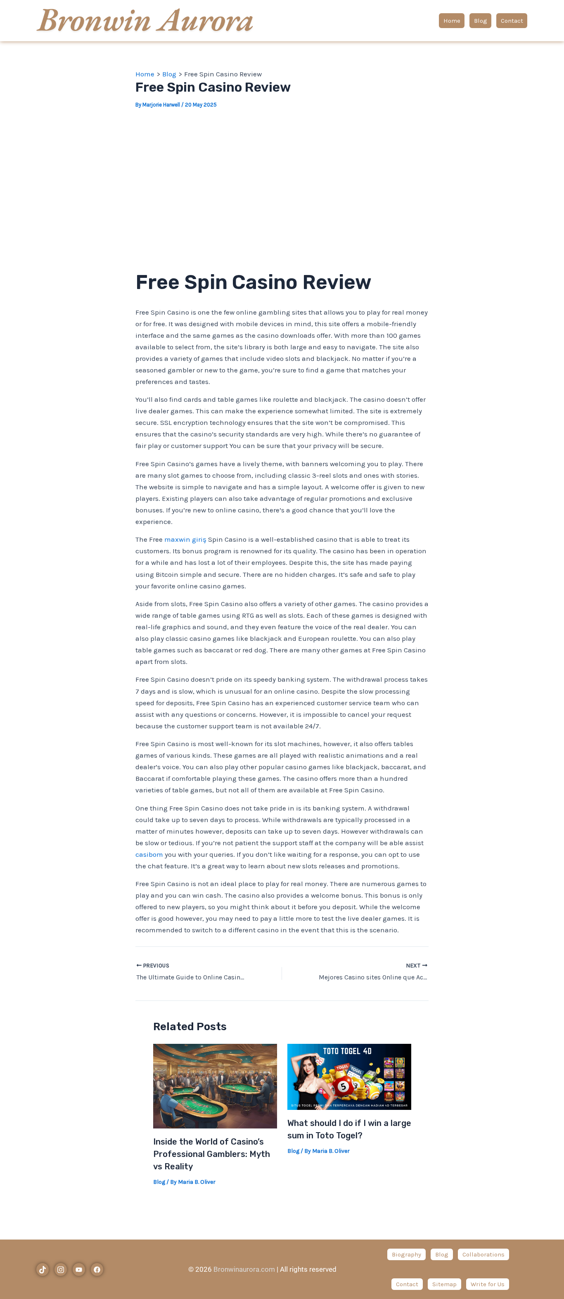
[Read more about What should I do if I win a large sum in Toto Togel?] (349, 1076)
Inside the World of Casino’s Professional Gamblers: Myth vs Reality (211, 1154)
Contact (512, 20)
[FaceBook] (97, 1269)
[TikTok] (42, 1269)
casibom (149, 854)
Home (451, 20)
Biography (406, 1254)
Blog (480, 20)
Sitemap (444, 1284)
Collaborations (483, 1254)
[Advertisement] (282, 181)
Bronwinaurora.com (244, 1269)
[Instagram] (61, 1269)
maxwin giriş (185, 539)
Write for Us (488, 1284)
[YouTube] (79, 1269)
